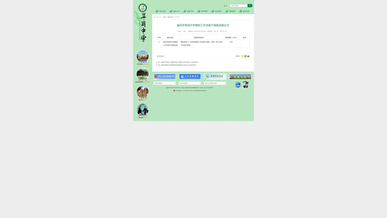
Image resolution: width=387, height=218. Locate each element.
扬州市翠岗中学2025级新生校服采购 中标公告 (174, 65)
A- (224, 31)
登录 (225, 6)
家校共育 (246, 11)
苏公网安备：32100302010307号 (185, 90)
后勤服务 (232, 11)
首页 (164, 17)
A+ (226, 31)
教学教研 (204, 11)
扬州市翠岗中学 (176, 87)
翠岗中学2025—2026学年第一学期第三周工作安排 (175, 62)
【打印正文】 (160, 56)
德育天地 (190, 11)
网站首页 (162, 11)
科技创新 (218, 11)
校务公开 (176, 11)
